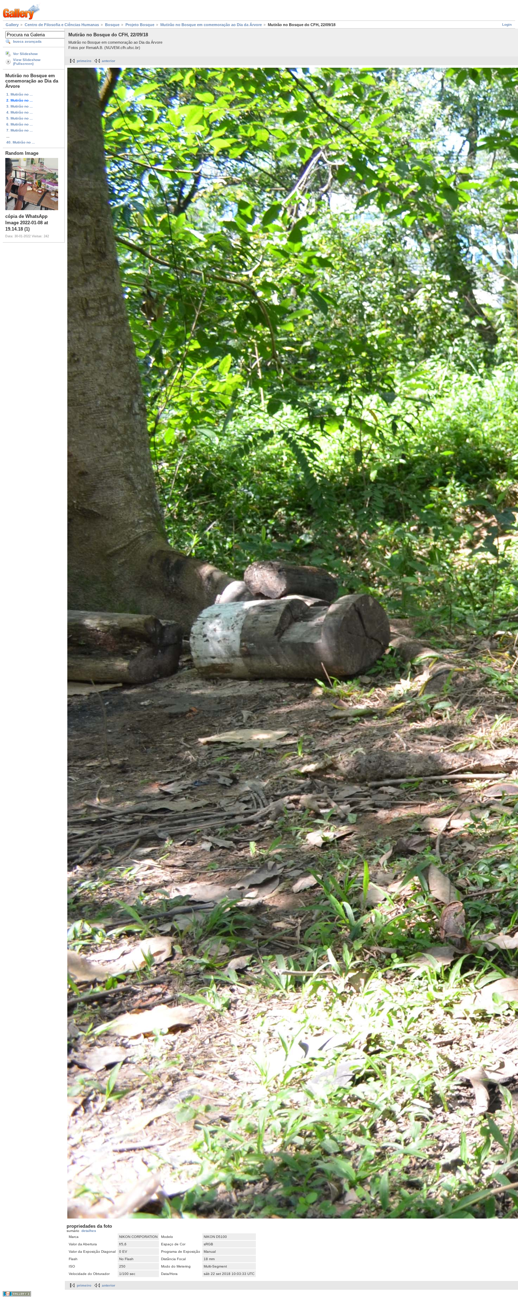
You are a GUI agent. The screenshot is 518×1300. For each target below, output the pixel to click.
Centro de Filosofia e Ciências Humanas (62, 25)
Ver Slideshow (25, 54)
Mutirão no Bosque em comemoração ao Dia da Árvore (211, 25)
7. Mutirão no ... (19, 130)
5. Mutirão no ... (19, 118)
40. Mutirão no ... (20, 142)
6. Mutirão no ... (19, 124)
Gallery (12, 25)
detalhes (88, 1231)
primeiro (84, 61)
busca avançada (27, 41)
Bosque (112, 25)
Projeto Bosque (139, 25)
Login (507, 24)
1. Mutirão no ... (19, 94)
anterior (108, 61)
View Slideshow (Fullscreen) (27, 62)
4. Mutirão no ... (19, 112)
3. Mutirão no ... (19, 106)
